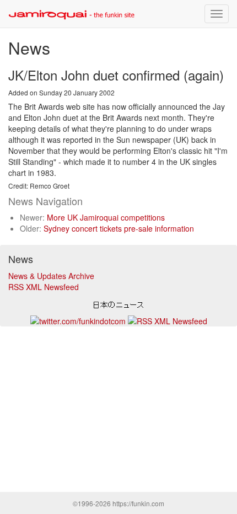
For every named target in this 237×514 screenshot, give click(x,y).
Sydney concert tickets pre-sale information (119, 228)
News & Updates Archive (51, 275)
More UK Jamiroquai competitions (106, 217)
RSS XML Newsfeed (43, 286)
